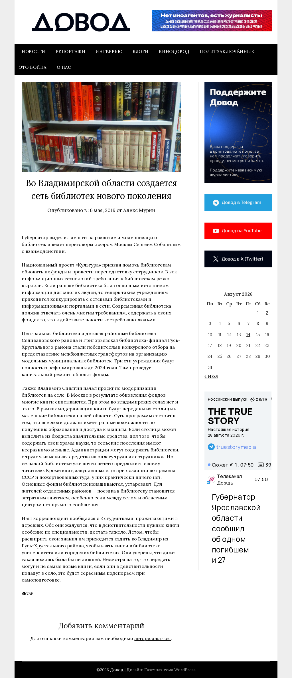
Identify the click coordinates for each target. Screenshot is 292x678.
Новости (33, 51)
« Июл (211, 376)
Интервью (109, 51)
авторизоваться (152, 638)
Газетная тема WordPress (170, 669)
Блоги (141, 51)
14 (248, 334)
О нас (64, 67)
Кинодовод (174, 51)
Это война (32, 67)
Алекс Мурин (139, 210)
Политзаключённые (227, 51)
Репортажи (71, 51)
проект (106, 388)
